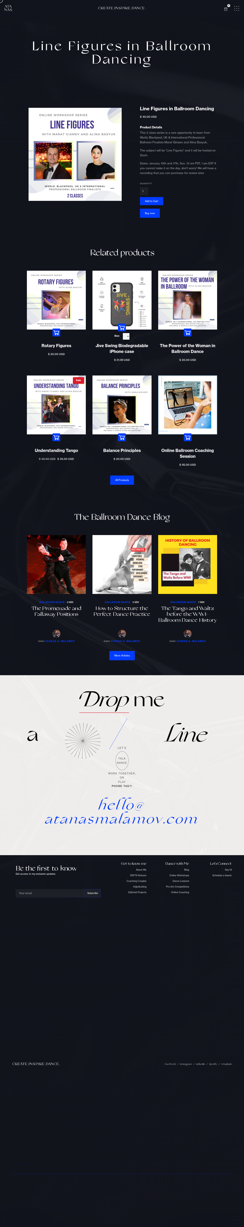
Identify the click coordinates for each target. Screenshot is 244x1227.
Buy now (150, 213)
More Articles (122, 655)
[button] (226, 8)
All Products (122, 480)
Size (117, 335)
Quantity (146, 183)
